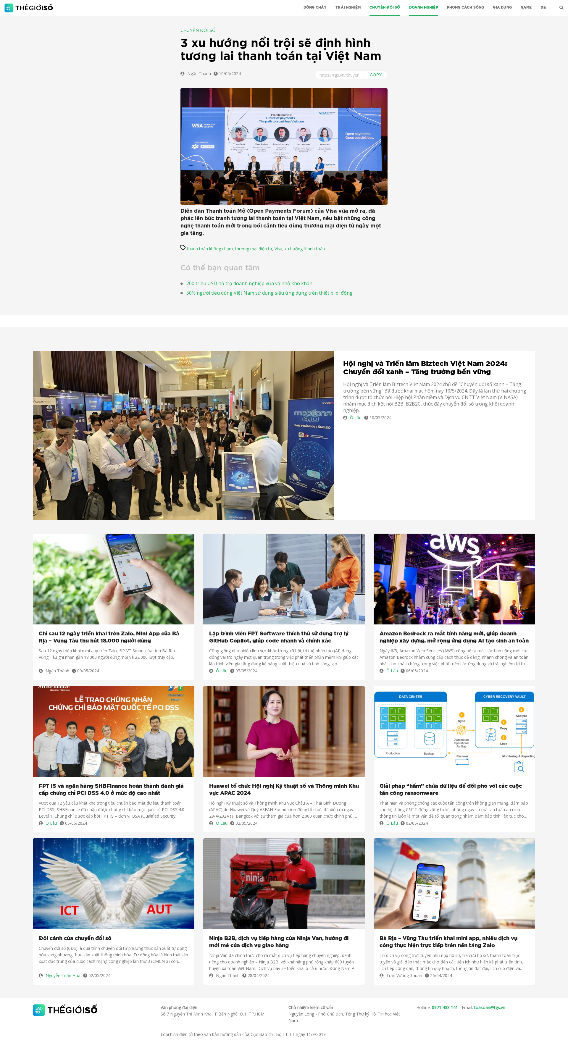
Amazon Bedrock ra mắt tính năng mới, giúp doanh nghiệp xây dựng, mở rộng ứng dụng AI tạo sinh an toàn (454, 637)
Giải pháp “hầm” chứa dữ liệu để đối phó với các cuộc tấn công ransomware (451, 790)
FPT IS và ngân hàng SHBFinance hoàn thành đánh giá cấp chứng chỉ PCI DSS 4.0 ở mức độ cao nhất (111, 790)
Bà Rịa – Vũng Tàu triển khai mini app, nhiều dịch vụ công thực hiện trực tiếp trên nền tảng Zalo (448, 942)
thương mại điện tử (253, 248)
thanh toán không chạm (210, 248)
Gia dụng (502, 7)
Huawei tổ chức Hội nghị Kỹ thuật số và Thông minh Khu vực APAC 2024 (284, 790)
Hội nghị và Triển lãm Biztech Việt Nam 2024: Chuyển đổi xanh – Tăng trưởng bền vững (425, 368)
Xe (543, 7)
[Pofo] (29, 8)
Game (526, 7)
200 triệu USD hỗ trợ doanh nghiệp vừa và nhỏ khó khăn (249, 283)
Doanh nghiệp (423, 7)
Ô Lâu (356, 417)
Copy (376, 74)
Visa (278, 248)
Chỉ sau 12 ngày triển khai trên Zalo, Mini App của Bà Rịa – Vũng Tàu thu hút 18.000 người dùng (109, 637)
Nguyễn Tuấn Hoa (63, 975)
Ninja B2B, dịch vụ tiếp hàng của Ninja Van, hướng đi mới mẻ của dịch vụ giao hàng (278, 942)
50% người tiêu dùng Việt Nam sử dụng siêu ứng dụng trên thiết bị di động (269, 293)
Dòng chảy (315, 7)
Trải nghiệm (348, 7)
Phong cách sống (465, 7)
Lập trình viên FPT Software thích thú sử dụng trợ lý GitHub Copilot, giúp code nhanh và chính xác (278, 637)
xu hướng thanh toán (305, 248)
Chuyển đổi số (384, 7)
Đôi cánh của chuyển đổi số (75, 938)
